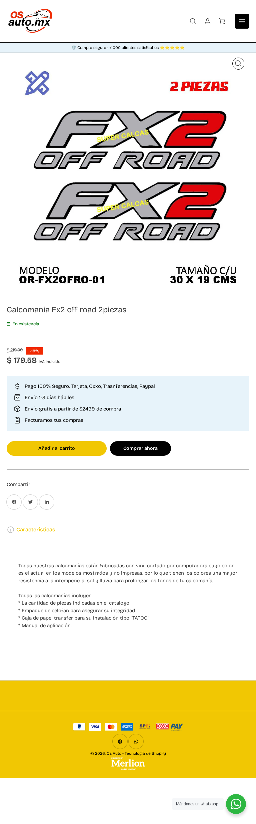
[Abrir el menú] (242, 21)
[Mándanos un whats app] (236, 804)
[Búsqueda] (193, 21)
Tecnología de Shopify (145, 753)
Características (35, 529)
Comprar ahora (140, 448)
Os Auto (114, 753)
